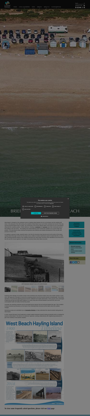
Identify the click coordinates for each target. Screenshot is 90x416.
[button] (45, 216)
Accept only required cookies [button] (50, 213)
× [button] (68, 198)
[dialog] (45, 208)
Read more (52, 203)
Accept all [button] (36, 213)
